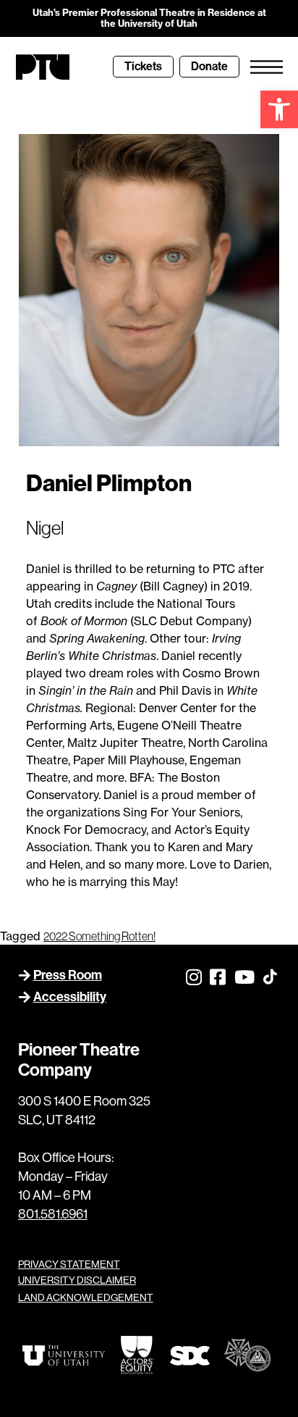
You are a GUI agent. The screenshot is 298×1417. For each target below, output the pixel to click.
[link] (279, 109)
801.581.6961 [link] (53, 1213)
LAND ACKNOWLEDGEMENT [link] (85, 1297)
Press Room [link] (67, 975)
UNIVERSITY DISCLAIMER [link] (77, 1280)
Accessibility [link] (69, 997)
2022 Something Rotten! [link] (99, 936)
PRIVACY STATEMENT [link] (69, 1264)
